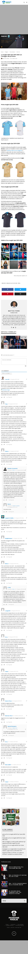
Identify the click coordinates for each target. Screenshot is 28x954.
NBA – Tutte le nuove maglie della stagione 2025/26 (18, 884)
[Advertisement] (14, 19)
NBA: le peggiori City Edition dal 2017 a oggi (18, 876)
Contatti (13, 924)
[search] (25, 901)
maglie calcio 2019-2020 (12, 283)
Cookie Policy (10, 925)
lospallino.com (24, 275)
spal (19, 283)
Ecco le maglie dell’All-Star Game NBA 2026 (16, 867)
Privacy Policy (20, 925)
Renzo (14, 470)
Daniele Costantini (16, 505)
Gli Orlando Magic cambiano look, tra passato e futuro (15, 892)
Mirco (14, 589)
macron (4, 283)
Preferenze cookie (6, 862)
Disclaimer (21, 924)
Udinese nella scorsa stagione (14, 150)
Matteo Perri (6, 58)
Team (7, 924)
